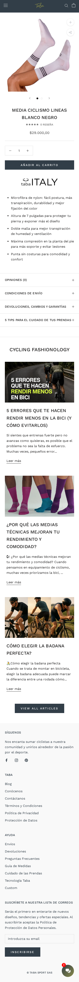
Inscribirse (22, 952)
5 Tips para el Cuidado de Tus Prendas (38, 320)
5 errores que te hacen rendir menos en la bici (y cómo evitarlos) (39, 418)
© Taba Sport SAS (39, 972)
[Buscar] (66, 5)
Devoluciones (15, 851)
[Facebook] (6, 760)
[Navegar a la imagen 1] (37, 98)
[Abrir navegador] (6, 5)
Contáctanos (15, 798)
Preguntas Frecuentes (22, 859)
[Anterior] (29, 98)
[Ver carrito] (73, 5)
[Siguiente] (49, 98)
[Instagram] (16, 760)
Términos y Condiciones (23, 806)
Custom (11, 888)
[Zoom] (70, 22)
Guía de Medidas (18, 866)
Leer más (13, 461)
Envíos (10, 844)
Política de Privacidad (22, 813)
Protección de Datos (21, 820)
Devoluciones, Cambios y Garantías (35, 306)
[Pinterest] (26, 760)
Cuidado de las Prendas (23, 873)
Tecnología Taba (17, 880)
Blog (8, 784)
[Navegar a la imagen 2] (42, 98)
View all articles (39, 708)
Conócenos (13, 791)
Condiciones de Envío (23, 293)
